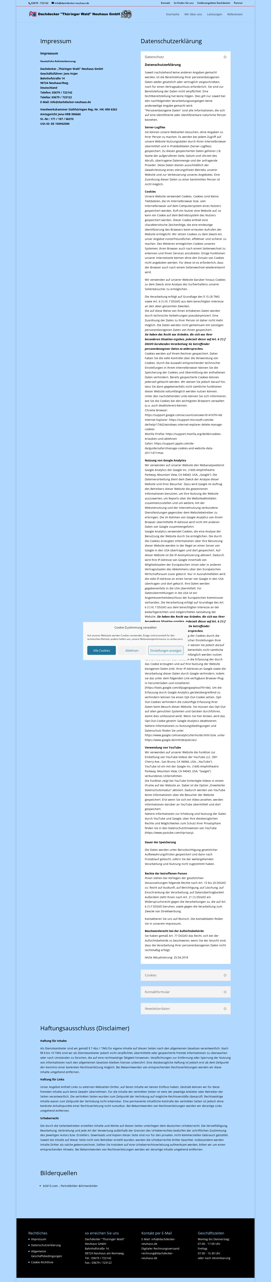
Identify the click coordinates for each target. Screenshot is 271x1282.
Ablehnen (131, 650)
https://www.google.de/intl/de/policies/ (171, 740)
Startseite (172, 14)
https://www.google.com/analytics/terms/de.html (177, 735)
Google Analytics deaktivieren (196, 721)
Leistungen (214, 14)
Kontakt (165, 3)
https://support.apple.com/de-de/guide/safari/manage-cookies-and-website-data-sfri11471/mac (179, 448)
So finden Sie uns (184, 3)
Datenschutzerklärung (46, 1245)
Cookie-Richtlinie (42, 1262)
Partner (238, 3)
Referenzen (235, 14)
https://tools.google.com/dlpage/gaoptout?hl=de (177, 687)
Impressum (38, 1239)
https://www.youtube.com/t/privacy (169, 833)
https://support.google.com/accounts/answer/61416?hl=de (183, 415)
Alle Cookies (101, 650)
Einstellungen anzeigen (166, 650)
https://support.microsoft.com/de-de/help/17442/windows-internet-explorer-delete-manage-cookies (184, 424)
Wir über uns (193, 14)
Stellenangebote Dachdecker (213, 3)
